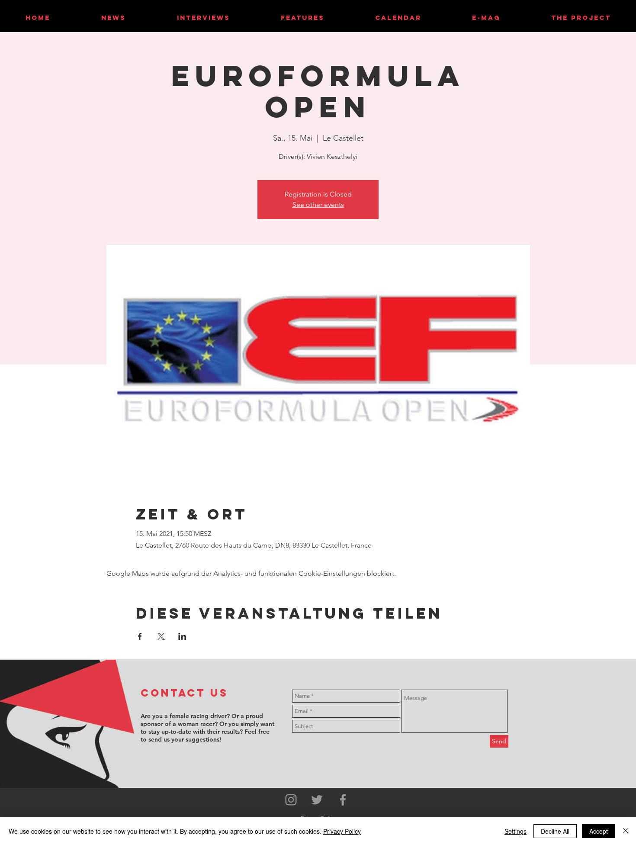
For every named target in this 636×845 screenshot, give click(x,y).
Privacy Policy (342, 831)
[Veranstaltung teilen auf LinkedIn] (182, 636)
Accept (598, 831)
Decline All (555, 831)
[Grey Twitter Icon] (316, 799)
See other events (318, 204)
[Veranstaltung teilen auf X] (161, 636)
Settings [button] (515, 831)
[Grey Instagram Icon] (291, 799)
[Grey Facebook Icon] (342, 799)
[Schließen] (625, 831)
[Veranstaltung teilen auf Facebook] (140, 636)
